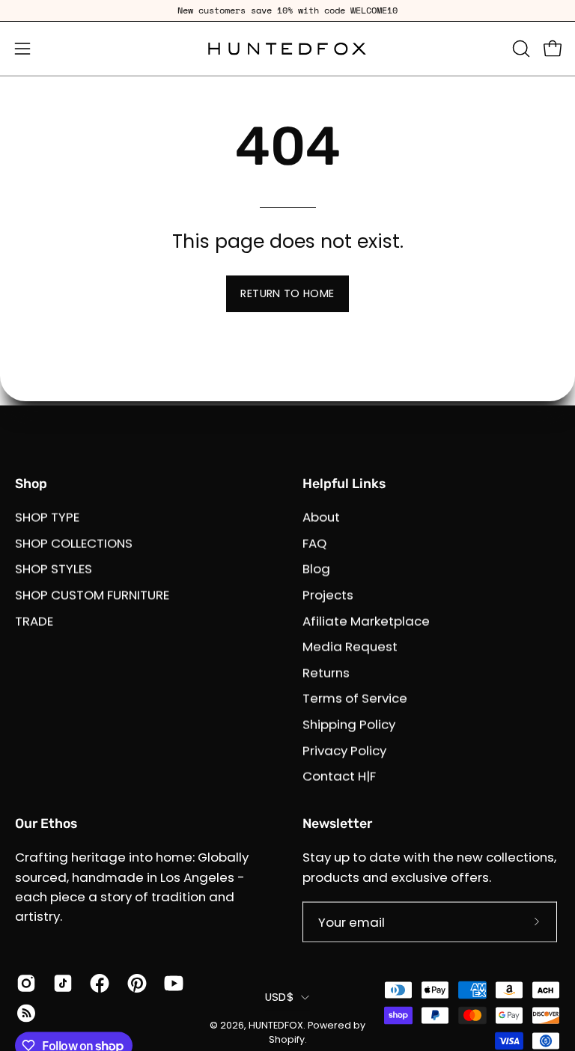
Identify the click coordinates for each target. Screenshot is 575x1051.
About (321, 517)
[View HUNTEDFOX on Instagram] (23, 983)
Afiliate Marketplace (366, 621)
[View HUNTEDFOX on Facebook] (97, 983)
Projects (327, 594)
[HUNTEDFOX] (287, 48)
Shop (31, 483)
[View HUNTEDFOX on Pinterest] (134, 983)
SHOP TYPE (47, 517)
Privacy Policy (344, 750)
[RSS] (23, 1013)
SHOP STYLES (53, 569)
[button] (519, 48)
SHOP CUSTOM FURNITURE (92, 594)
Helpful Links (344, 483)
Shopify (287, 1039)
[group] (287, 10)
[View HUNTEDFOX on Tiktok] (60, 983)
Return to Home (287, 293)
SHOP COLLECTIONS (74, 543)
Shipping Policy (348, 725)
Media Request (350, 647)
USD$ (279, 996)
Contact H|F (339, 776)
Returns (326, 672)
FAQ (314, 543)
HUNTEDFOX (276, 1024)
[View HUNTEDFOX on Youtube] (171, 983)
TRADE (34, 621)
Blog (316, 569)
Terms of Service (354, 698)
